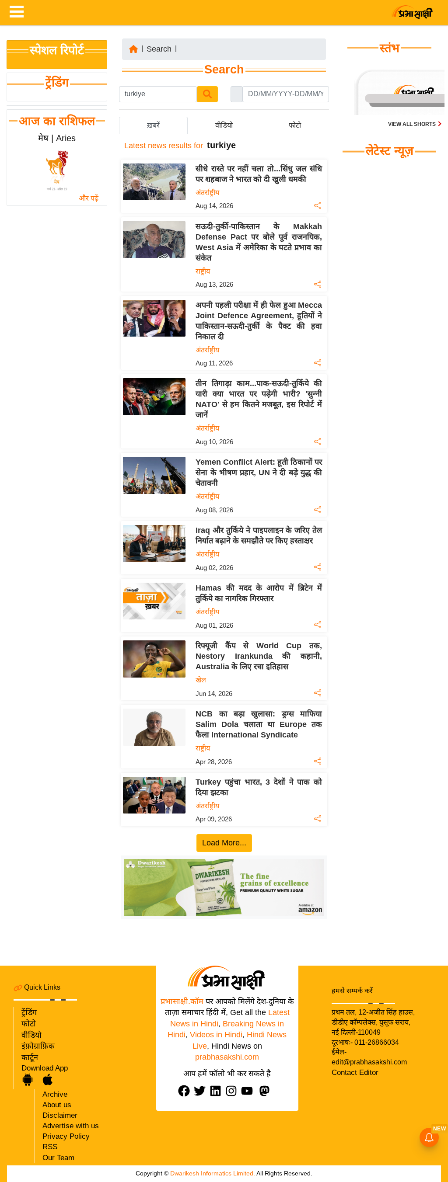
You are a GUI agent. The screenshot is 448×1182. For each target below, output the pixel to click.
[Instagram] (233, 1091)
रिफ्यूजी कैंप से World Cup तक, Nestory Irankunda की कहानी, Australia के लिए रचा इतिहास (259, 656)
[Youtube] (249, 1091)
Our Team (58, 1158)
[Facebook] (186, 1091)
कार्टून (29, 1057)
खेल (201, 680)
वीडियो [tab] (224, 125)
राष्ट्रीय (203, 271)
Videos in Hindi (216, 1034)
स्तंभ (389, 48)
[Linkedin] (217, 1091)
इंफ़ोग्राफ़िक (38, 1046)
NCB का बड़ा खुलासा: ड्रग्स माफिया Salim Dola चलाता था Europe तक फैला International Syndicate (259, 724)
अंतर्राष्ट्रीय (207, 192)
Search (159, 49)
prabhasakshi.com (227, 1057)
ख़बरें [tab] (153, 125)
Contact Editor (355, 1072)
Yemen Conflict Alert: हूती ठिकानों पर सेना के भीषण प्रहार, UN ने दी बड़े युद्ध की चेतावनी (259, 472)
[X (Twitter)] (202, 1091)
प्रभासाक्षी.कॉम (182, 1001)
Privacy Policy (66, 1136)
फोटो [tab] (295, 125)
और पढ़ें (88, 198)
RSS (49, 1147)
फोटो (28, 1023)
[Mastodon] (266, 1091)
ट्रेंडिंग (57, 82)
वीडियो (31, 1035)
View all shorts (412, 124)
